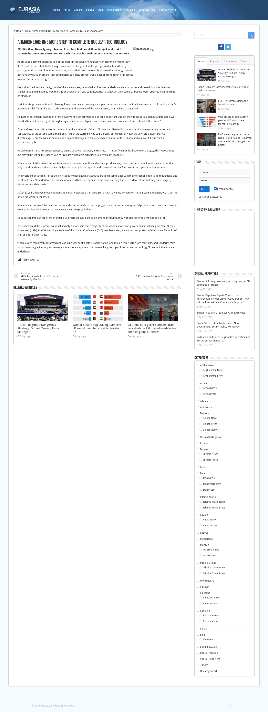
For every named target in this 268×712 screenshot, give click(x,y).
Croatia (204, 443)
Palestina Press (211, 603)
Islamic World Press (214, 507)
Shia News (209, 639)
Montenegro (207, 580)
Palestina (205, 592)
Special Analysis (167, 9)
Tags (243, 61)
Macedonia (206, 538)
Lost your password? (210, 196)
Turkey (204, 664)
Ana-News (206, 407)
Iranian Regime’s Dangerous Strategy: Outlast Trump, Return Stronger (39, 328)
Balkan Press (210, 423)
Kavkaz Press (210, 525)
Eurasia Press (210, 459)
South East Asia (147, 9)
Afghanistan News (213, 370)
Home (56, 9)
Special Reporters (210, 658)
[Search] (251, 35)
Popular (214, 61)
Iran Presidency (212, 483)
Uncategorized (208, 671)
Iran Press (208, 489)
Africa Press (209, 393)
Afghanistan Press (213, 375)
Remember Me (225, 188)
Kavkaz (204, 514)
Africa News (210, 387)
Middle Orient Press (214, 573)
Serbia (203, 628)
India (203, 467)
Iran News (209, 477)
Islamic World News (214, 501)
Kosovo (204, 532)
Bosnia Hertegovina (211, 437)
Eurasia (90, 9)
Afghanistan (207, 365)
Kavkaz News (210, 519)
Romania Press (211, 621)
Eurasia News (210, 453)
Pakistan (204, 586)
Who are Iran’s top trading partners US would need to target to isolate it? (97, 328)
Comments (230, 61)
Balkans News (211, 429)
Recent (201, 61)
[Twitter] (228, 47)
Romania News (211, 615)
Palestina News (211, 597)
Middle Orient (114, 9)
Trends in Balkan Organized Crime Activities (221, 312)
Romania (130, 9)
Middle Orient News (214, 567)
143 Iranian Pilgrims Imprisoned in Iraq (155, 276)
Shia (202, 634)
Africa (67, 9)
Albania (204, 401)
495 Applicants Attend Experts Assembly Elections (39, 276)
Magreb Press (211, 555)
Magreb (204, 544)
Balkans (78, 9)
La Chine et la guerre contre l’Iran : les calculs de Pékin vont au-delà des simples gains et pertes (152, 328)
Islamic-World (208, 496)
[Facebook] (221, 47)
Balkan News (210, 418)
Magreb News (211, 549)
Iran (100, 9)
